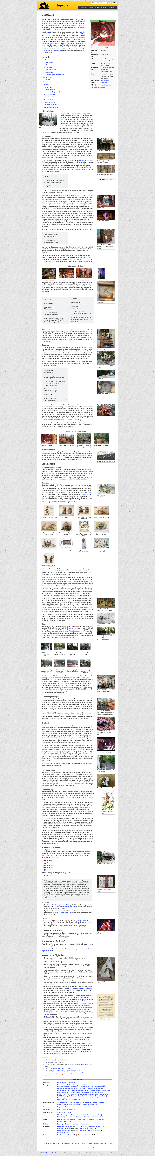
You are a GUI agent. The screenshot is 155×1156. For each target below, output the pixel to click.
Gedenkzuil (76, 1104)
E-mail (60, 1153)
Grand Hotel (81, 1119)
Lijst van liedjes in (65, 1070)
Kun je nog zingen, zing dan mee (60, 1068)
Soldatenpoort (53, 457)
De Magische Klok (75, 1096)
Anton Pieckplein (85, 988)
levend (57, 935)
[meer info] (115, 179)
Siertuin (59, 1104)
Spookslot (71, 749)
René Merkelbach (106, 63)
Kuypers (89, 160)
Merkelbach (81, 160)
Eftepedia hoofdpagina (44, 5)
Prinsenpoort (91, 1119)
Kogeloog (60, 1107)
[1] (55, 169)
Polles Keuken (85, 632)
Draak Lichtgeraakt (63, 1090)
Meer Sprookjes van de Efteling (61, 905)
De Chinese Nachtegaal (64, 1127)
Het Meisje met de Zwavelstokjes (78, 1098)
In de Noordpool (105, 80)
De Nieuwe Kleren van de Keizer (100, 1098)
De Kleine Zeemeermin (94, 1088)
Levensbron (85, 1033)
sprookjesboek (83, 852)
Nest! (53, 1049)
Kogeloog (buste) (94, 1127)
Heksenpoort (61, 1119)
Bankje (100, 1115)
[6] (85, 1000)
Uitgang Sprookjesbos (64, 1121)
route (72, 32)
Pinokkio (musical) (51, 1060)
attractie (88, 784)
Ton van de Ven (86, 494)
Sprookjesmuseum (83, 1128)
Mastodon (82, 1153)
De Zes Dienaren (85, 1085)
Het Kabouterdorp (72, 1085)
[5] (84, 1000)
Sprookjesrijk (84, 471)
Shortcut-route (84, 1124)
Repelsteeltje (61, 1098)
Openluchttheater (98, 1102)
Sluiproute (75, 1124)
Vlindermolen (71, 988)
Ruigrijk (49, 52)
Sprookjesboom (62, 1100)
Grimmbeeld (68, 1104)
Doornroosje (61, 1085)
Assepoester (104, 1094)
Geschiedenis (72, 1082)
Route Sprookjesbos (63, 1124)
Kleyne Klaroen (70, 1107)
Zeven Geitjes (53, 201)
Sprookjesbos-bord (75, 1102)
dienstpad (72, 632)
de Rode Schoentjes (64, 34)
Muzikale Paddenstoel (78, 1115)
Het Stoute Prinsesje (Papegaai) (67, 1088)
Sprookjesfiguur (64, 935)
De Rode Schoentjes (70, 1087)
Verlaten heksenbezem (91, 1117)
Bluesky (74, 1153)
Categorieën (83, 7)
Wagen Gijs (61, 1112)
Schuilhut (79, 1117)
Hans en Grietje (96, 1090)
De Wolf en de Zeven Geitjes (80, 1090)
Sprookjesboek (51, 1021)
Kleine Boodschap (63, 1092)
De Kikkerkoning (62, 1096)
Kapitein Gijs (57, 51)
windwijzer (55, 167)
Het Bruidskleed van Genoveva (77, 1094)
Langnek (94, 1085)
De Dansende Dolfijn (63, 1130)
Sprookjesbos (61, 1082)
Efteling (47, 32)
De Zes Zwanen (93, 1094)
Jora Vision (64, 683)
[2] (87, 478)
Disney (81, 782)
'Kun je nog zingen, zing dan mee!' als (76, 1073)
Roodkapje (104, 83)
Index (91, 7)
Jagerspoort (100, 1119)
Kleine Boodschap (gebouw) (66, 1109)
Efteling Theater (82, 920)
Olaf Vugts (68, 1041)
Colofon (54, 1153)
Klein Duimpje (103, 1096)
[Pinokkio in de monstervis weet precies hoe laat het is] (103, 34)
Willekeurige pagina (101, 7)
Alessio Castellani (106, 61)
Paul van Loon (57, 1041)
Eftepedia (112, 7)
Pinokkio (52, 922)
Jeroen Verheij (46, 339)
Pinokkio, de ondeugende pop (61, 913)
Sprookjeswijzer (62, 1102)
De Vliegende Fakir (75, 1100)
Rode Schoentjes (106, 85)
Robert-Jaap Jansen (106, 59)
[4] (82, 1000)
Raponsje (82, 1088)
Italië (110, 1143)
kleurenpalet (71, 606)
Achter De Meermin (76, 1043)
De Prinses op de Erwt (86, 1087)
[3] (74, 501)
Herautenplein (87, 1102)
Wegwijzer (60, 1115)
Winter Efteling (53, 452)
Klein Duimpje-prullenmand (66, 1117)
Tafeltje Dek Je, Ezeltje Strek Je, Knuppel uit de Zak (87, 1092)
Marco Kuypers (105, 65)
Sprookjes (56, 1143)
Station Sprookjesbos (87, 1130)
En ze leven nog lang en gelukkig (65, 906)
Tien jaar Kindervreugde (89, 1104)
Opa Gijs (68, 1112)
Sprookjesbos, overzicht (98, 87)
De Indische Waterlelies (89, 1096)
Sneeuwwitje (61, 1094)
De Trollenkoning (99, 1087)
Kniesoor (103, 1117)
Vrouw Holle (50, 45)
